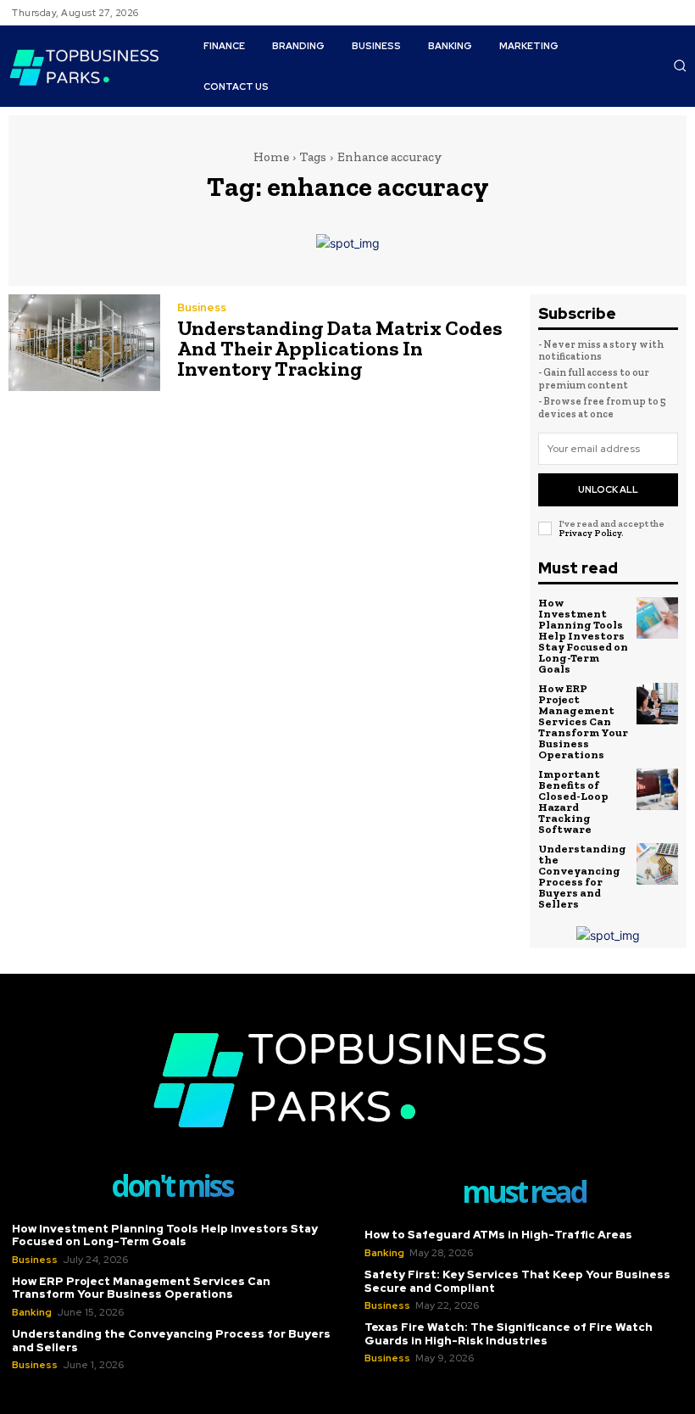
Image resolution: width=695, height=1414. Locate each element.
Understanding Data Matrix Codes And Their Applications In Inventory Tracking (340, 348)
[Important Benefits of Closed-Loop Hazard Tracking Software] (658, 789)
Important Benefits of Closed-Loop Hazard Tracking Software (573, 802)
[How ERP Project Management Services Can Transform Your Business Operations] (658, 704)
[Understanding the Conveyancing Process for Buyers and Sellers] (658, 864)
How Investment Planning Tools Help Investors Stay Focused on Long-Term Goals (583, 635)
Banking (32, 1312)
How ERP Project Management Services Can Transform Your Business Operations (583, 721)
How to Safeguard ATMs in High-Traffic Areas (498, 1234)
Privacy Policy (590, 533)
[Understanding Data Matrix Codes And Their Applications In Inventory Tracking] (84, 342)
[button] (680, 65)
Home (271, 157)
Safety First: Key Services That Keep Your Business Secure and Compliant (517, 1281)
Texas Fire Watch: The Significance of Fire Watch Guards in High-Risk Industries (508, 1334)
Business (201, 307)
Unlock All (608, 489)
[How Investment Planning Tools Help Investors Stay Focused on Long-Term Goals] (658, 618)
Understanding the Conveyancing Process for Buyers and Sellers (582, 876)
